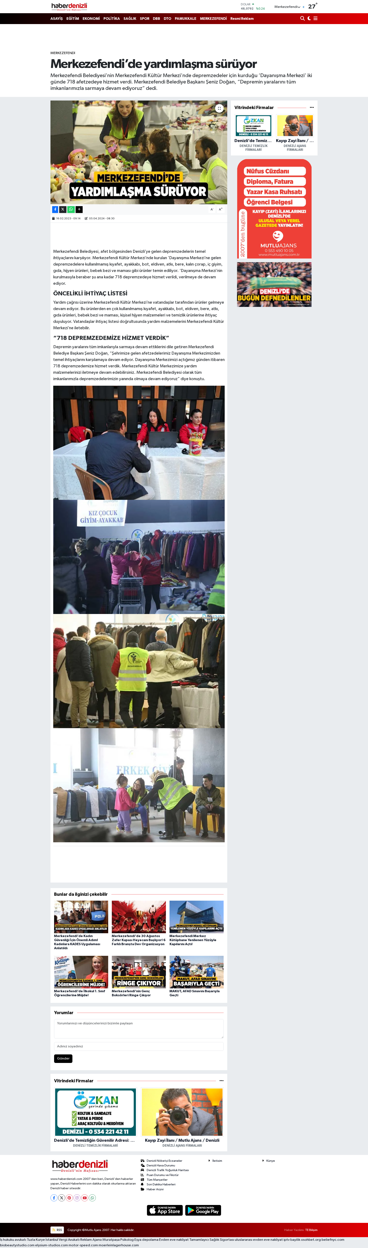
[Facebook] (54, 1197)
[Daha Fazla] (79, 209)
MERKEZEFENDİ (213, 18)
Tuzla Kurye (36, 1240)
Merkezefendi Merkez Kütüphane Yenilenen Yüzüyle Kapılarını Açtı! (193, 940)
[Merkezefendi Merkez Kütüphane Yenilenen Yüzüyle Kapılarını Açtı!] (197, 917)
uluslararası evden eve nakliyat (259, 1240)
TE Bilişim (311, 1230)
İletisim (217, 1160)
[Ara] (303, 18)
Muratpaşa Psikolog (118, 1240)
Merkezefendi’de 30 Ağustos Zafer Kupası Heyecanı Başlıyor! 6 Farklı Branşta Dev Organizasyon (138, 940)
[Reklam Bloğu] (274, 208)
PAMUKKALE (185, 18)
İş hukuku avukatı (13, 1240)
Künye (270, 1160)
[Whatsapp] (92, 1197)
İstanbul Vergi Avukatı (63, 1240)
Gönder (63, 1058)
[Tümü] (222, 1081)
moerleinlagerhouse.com (119, 1245)
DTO (167, 18)
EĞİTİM (72, 18)
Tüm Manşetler (157, 1179)
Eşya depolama (146, 1240)
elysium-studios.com (51, 1245)
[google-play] (203, 1210)
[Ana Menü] (315, 18)
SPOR (144, 18)
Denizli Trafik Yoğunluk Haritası (168, 1170)
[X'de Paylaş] (62, 209)
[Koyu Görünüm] (309, 18)
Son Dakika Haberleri (161, 1184)
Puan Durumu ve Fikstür (163, 1175)
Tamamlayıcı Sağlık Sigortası (211, 1240)
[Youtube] (84, 1197)
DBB (156, 18)
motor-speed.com (83, 1245)
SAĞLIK (130, 18)
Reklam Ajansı (91, 1240)
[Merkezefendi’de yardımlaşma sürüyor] (138, 152)
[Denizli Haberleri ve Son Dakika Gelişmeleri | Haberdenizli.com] (69, 6)
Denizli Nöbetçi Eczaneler (164, 1160)
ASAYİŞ (56, 18)
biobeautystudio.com (17, 1245)
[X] (61, 1197)
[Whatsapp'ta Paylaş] (71, 209)
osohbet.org (311, 1240)
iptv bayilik (291, 1240)
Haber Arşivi (155, 1189)
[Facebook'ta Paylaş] (55, 209)
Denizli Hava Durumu (161, 1165)
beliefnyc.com (333, 1240)
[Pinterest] (69, 1197)
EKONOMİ (91, 18)
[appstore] (165, 1210)
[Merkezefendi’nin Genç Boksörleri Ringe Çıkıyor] (139, 972)
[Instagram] (76, 1197)
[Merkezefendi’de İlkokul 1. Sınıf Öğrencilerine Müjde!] (81, 972)
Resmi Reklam (242, 18)
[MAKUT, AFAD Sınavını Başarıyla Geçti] (197, 972)
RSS (59, 1230)
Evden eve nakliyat (174, 1240)
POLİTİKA (112, 18)
